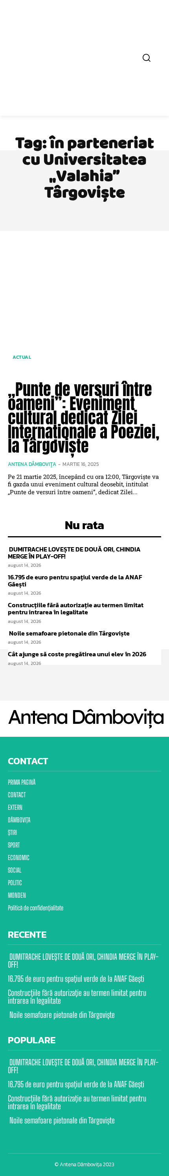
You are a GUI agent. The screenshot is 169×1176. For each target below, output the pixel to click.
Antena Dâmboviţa (32, 464)
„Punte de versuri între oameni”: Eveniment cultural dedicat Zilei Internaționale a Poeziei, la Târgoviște (83, 418)
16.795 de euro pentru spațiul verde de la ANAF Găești (75, 580)
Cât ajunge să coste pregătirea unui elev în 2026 (77, 654)
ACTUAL (22, 357)
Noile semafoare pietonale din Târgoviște (69, 633)
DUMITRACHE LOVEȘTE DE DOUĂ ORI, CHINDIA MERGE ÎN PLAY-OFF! (74, 552)
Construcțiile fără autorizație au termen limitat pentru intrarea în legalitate (75, 608)
